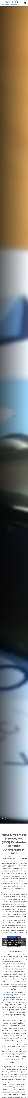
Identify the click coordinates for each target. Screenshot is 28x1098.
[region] (14, 941)
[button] (2, 818)
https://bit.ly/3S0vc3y (17, 934)
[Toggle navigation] (25, 3)
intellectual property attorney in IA (12, 994)
